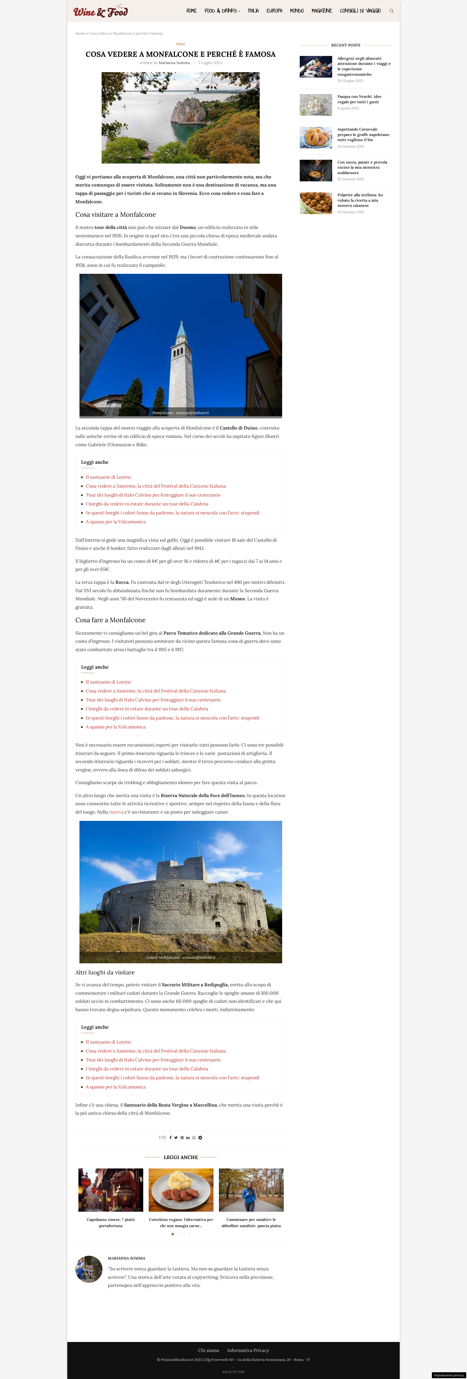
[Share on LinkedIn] (188, 1137)
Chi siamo (208, 1350)
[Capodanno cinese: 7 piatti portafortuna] (110, 1190)
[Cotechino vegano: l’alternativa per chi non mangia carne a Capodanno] (181, 1190)
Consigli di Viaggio (360, 10)
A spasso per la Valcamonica (116, 522)
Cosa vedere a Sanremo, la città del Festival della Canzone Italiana (156, 486)
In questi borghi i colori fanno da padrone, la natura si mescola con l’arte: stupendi (172, 513)
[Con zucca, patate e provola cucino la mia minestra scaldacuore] (316, 170)
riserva (116, 812)
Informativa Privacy (248, 1350)
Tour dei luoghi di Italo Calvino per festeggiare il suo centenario (153, 495)
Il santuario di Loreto (108, 477)
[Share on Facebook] (170, 1137)
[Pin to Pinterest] (182, 1137)
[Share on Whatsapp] (194, 1137)
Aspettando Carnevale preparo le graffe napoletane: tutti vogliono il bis (364, 134)
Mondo (297, 10)
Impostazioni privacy (449, 1375)
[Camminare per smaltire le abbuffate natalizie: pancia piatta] (251, 1190)
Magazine (322, 10)
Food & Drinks (221, 10)
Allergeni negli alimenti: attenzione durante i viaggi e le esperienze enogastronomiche (364, 66)
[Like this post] (164, 1137)
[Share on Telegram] (200, 1137)
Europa (274, 10)
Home (192, 10)
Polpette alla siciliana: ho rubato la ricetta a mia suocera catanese (360, 200)
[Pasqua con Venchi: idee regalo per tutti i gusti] (316, 105)
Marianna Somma (174, 62)
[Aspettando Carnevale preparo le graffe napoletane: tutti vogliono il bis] (316, 137)
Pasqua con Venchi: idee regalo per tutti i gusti (360, 99)
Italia (253, 10)
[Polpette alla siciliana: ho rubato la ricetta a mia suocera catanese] (316, 203)
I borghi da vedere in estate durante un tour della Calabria (147, 504)
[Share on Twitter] (176, 1137)
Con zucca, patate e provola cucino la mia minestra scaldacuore (362, 167)
